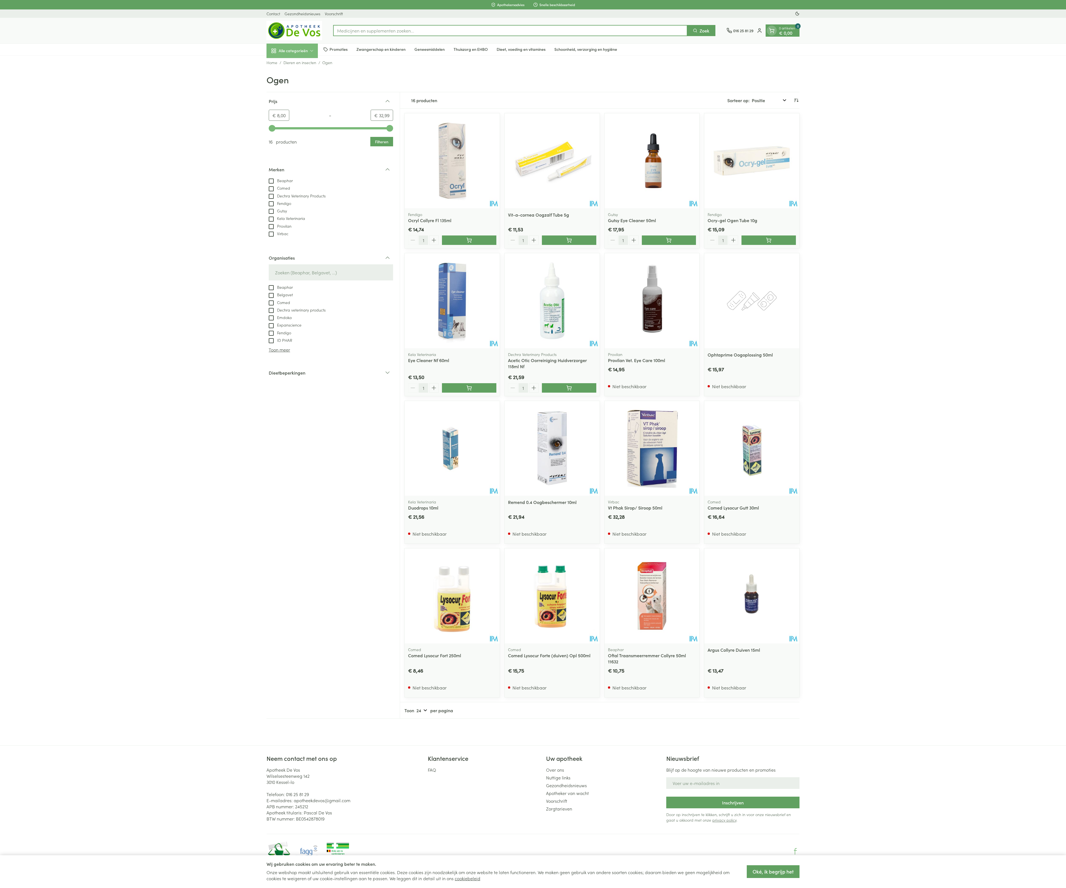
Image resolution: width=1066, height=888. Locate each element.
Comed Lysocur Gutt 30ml (733, 508)
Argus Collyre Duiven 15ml (734, 650)
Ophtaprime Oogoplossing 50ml (740, 355)
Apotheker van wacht (567, 793)
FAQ (432, 770)
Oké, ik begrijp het (773, 871)
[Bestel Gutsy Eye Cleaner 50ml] (669, 240)
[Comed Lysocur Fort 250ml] (452, 595)
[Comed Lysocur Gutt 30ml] (751, 448)
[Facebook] (795, 851)
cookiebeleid (467, 878)
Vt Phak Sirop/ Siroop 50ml (635, 508)
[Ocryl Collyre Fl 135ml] (452, 160)
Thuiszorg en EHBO (471, 49)
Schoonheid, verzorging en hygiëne (585, 49)
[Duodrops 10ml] (452, 448)
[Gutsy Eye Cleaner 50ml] (652, 160)
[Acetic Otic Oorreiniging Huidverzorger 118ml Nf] (552, 300)
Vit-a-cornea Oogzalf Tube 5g (538, 215)
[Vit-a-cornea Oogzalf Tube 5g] (552, 160)
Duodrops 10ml (423, 508)
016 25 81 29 (297, 794)
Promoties (339, 49)
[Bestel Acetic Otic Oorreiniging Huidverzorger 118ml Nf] (569, 388)
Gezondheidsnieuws (302, 13)
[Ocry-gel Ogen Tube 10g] (751, 160)
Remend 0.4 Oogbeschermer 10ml (542, 502)
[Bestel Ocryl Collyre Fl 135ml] (469, 240)
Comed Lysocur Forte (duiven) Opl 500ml (549, 655)
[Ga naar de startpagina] (294, 30)
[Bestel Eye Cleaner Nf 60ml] (469, 388)
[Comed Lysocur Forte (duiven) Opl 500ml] (552, 595)
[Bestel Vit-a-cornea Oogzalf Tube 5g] (569, 240)
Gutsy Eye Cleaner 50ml (632, 220)
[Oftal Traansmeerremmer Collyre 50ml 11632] (652, 595)
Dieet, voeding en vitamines (521, 49)
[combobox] (510, 30)
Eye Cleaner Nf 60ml (428, 360)
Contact (273, 13)
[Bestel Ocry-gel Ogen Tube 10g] (768, 240)
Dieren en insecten (299, 62)
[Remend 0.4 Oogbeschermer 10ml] (552, 448)
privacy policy (724, 820)
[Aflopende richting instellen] (796, 100)
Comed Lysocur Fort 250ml (434, 655)
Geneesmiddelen (429, 49)
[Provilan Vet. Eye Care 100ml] (652, 300)
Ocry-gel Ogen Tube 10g (732, 220)
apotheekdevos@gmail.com (322, 800)
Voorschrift (334, 13)
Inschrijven (733, 802)
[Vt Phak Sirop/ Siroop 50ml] (652, 448)
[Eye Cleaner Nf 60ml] (452, 300)
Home (271, 62)
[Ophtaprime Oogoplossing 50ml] (751, 300)
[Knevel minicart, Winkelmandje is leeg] (772, 31)
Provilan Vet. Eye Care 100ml (636, 360)
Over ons (555, 770)
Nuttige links (558, 777)
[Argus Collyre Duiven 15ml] (751, 595)
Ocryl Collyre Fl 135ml (429, 220)
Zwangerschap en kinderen (381, 49)
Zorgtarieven (559, 809)
